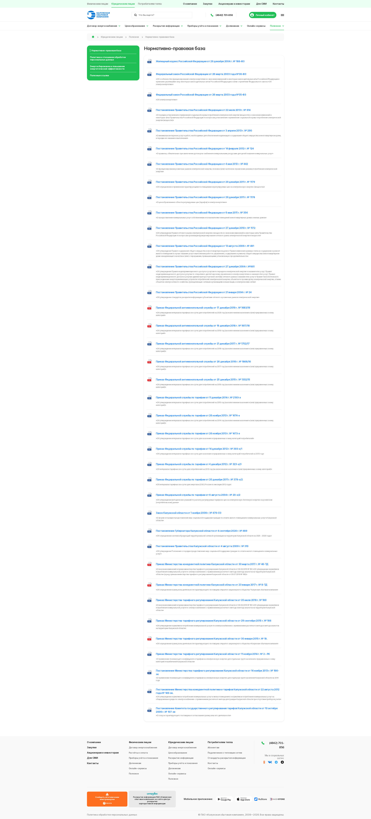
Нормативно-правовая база (106, 50)
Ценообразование (135, 25)
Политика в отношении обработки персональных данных (108, 58)
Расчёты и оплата (138, 752)
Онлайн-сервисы (256, 25)
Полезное (275, 25)
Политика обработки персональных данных (112, 814)
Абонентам (213, 747)
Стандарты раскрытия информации (227, 758)
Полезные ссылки (99, 75)
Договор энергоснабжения (102, 25)
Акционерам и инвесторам (234, 3)
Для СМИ (261, 3)
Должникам (232, 25)
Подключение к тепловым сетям (225, 752)
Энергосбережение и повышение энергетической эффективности (107, 67)
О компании (190, 3)
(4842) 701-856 (224, 15)
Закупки (207, 3)
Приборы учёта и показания (202, 25)
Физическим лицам (97, 3)
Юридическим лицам (123, 3)
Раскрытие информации (166, 25)
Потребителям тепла (149, 3)
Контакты (278, 3)
